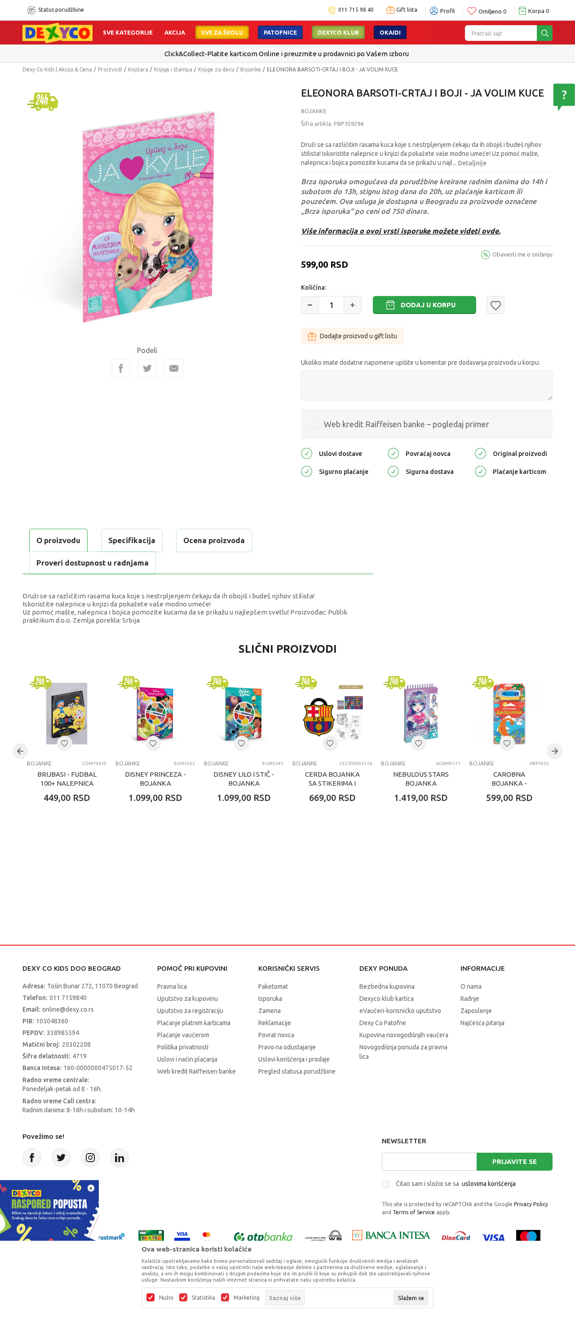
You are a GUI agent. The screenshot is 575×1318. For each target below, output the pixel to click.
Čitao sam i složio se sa (456, 1184)
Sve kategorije (128, 32)
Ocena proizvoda (214, 540)
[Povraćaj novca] (393, 453)
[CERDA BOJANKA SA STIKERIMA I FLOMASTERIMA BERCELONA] (332, 713)
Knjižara (138, 69)
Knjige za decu (216, 69)
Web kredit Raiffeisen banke (196, 1071)
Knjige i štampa (173, 69)
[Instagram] (90, 1158)
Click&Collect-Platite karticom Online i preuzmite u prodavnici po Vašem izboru (286, 53)
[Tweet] (147, 368)
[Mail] (174, 368)
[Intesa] (391, 1237)
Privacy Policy (531, 1204)
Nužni (166, 1297)
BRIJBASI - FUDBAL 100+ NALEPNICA (67, 778)
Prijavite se (514, 1161)
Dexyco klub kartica (386, 998)
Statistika (203, 1297)
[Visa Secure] (182, 1237)
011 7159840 (68, 997)
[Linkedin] (119, 1158)
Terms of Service (414, 1212)
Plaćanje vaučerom (183, 1035)
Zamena (269, 1010)
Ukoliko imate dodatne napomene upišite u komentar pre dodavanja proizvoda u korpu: (420, 362)
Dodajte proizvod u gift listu (358, 336)
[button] (495, 305)
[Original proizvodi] (480, 453)
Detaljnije (472, 163)
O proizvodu (58, 540)
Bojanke (250, 69)
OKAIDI (390, 32)
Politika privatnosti (182, 1047)
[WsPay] (323, 1237)
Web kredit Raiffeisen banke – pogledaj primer (406, 424)
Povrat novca (276, 1035)
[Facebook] (121, 368)
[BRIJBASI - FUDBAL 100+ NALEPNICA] (66, 713)
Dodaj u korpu (428, 305)
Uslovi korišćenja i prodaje (294, 1059)
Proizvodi (110, 69)
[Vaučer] (151, 1237)
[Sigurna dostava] (393, 471)
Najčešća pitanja (482, 1022)
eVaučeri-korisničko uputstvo (400, 1010)
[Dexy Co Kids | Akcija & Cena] (57, 32)
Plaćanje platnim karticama (193, 1022)
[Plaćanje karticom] (480, 471)
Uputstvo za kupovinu (187, 998)
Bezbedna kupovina (387, 986)
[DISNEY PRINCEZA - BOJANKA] (155, 713)
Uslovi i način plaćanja (187, 1059)
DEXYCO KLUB (338, 32)
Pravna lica (172, 986)
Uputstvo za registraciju (190, 1010)
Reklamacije (274, 1022)
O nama (471, 986)
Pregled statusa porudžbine (297, 1071)
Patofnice (280, 32)
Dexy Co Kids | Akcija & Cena (57, 69)
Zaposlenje (476, 1010)
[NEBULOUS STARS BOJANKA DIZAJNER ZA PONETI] (420, 713)
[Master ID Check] (210, 1237)
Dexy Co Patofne (382, 1022)
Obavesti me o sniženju (522, 254)
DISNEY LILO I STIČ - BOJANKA (243, 778)
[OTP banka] (263, 1237)
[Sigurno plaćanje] (306, 471)
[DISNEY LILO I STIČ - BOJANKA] (243, 713)
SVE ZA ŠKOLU (222, 32)
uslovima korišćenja (489, 1183)
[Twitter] (61, 1158)
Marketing (247, 1297)
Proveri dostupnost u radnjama (92, 562)
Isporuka (270, 998)
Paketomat (273, 986)
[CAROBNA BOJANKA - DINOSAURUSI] (509, 713)
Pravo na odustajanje (287, 1047)
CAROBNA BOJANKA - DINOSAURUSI (509, 783)
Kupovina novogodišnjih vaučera (403, 1035)
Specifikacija (131, 540)
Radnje (469, 998)
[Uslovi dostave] (306, 453)
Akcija (174, 32)
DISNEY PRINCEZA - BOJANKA (155, 778)
